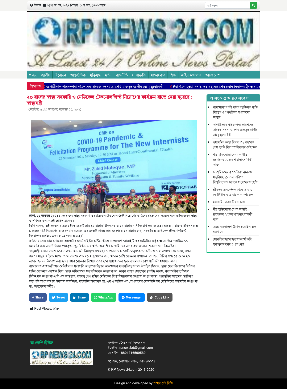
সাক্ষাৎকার (158, 74)
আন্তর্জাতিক (78, 74)
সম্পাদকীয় (139, 74)
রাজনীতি (122, 74)
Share (39, 297)
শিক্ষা (173, 74)
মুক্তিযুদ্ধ (95, 74)
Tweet (61, 297)
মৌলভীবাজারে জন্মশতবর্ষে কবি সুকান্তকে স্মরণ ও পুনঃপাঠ (232, 241)
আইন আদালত (191, 74)
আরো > (210, 74)
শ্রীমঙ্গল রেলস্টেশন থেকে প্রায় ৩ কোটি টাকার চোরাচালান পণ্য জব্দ (233, 192)
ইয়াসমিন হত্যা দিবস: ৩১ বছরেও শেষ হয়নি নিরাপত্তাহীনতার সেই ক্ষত (208, 86)
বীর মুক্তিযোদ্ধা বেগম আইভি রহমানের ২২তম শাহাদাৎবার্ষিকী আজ (232, 159)
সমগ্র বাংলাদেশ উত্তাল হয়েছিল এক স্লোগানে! (234, 229)
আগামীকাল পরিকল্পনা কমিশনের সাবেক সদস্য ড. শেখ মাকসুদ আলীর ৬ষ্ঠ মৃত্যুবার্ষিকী (92, 86)
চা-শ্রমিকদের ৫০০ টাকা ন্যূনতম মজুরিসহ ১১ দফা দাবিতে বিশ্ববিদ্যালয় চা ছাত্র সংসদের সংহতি (235, 176)
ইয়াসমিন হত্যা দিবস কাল (229, 201)
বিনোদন (60, 74)
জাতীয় (45, 74)
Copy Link (162, 297)
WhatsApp (105, 297)
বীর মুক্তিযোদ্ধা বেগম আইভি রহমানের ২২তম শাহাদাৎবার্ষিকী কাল (232, 214)
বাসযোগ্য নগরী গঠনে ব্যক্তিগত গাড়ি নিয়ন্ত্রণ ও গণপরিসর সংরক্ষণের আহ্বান (235, 112)
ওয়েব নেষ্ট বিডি (163, 383)
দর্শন (108, 74)
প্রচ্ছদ (33, 74)
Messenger (134, 297)
